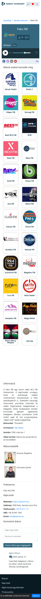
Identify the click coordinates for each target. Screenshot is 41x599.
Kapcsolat (6, 583)
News (21, 427)
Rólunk (5, 578)
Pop (14, 45)
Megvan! (36, 596)
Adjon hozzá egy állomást (13, 587)
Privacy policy (7, 592)
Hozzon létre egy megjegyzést (18, 545)
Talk (16, 427)
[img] (37, 4)
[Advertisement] (20, 13)
